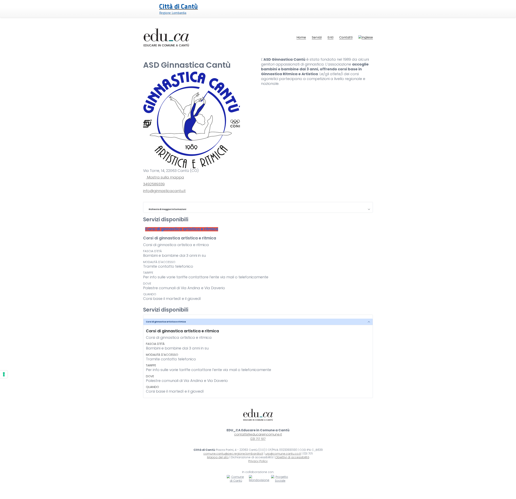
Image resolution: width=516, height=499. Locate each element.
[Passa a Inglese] (365, 37)
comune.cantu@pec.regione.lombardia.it (233, 454)
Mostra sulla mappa (165, 177)
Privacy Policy (258, 461)
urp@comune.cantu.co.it (283, 454)
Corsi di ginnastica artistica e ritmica (166, 321)
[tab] (181, 229)
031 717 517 (258, 439)
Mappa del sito (218, 457)
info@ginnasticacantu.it (164, 190)
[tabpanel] (258, 268)
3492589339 (154, 184)
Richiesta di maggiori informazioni (167, 209)
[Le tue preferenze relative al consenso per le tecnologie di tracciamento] (4, 374)
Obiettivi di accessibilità (292, 457)
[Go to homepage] (166, 37)
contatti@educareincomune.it (258, 434)
